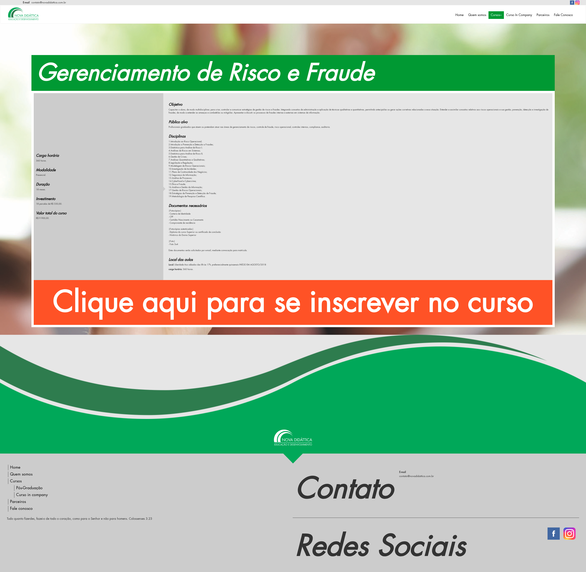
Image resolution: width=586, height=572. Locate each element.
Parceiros (543, 15)
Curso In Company (519, 15)
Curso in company (32, 495)
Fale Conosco (563, 15)
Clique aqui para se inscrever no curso (293, 302)
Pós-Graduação (29, 488)
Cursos (16, 481)
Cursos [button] (495, 15)
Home (459, 15)
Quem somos (477, 15)
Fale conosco (21, 509)
